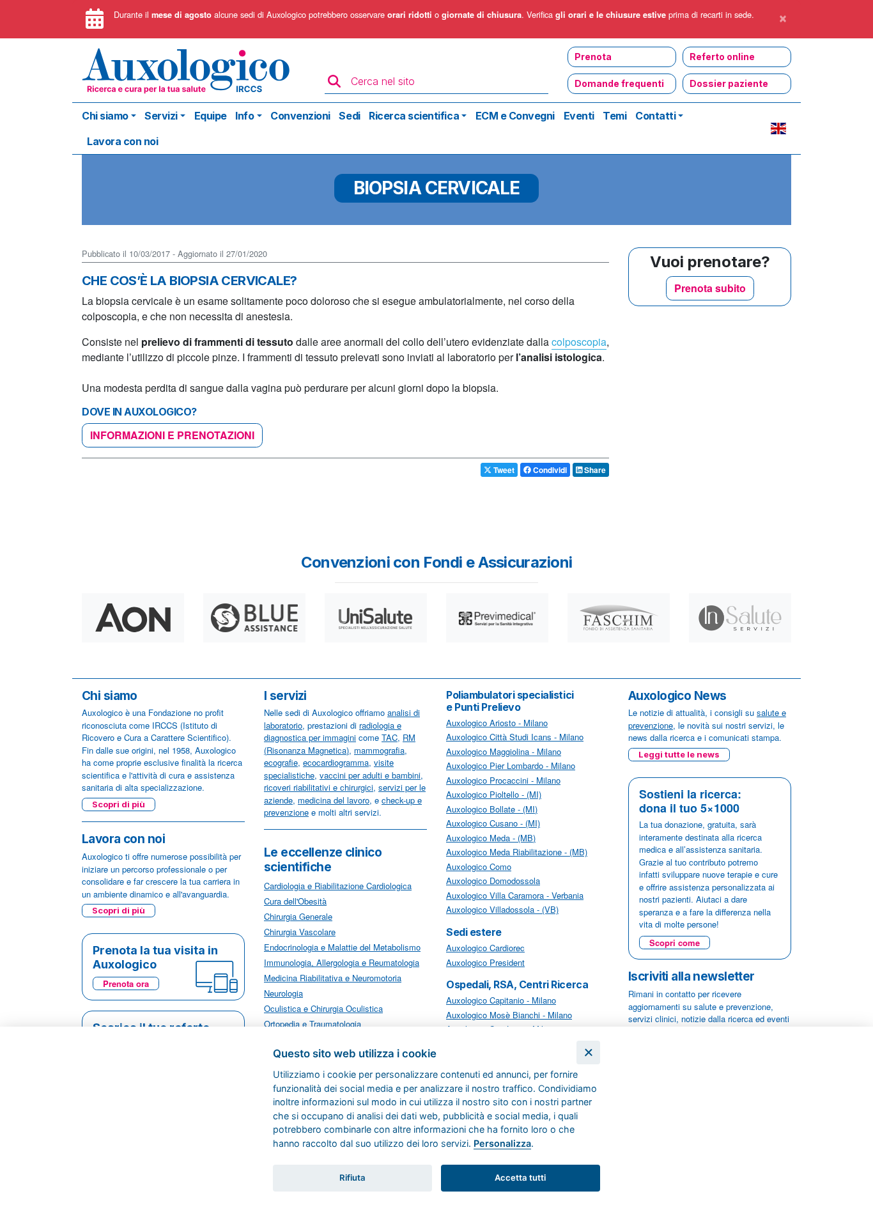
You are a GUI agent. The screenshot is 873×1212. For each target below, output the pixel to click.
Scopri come (674, 942)
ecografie (281, 762)
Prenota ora (126, 983)
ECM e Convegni (515, 115)
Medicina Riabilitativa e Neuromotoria (332, 978)
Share (594, 470)
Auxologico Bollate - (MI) (491, 809)
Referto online (722, 56)
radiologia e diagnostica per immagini (332, 731)
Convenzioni (300, 115)
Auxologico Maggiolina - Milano (503, 751)
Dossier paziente (729, 83)
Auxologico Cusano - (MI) (493, 823)
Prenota (593, 56)
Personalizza (502, 1143)
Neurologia (283, 993)
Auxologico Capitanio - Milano (501, 1000)
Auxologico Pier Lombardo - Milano (510, 765)
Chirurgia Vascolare (300, 932)
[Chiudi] (588, 1052)
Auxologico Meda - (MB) (491, 838)
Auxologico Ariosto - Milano (497, 723)
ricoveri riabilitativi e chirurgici (318, 787)
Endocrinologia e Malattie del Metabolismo (342, 947)
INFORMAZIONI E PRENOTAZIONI (172, 435)
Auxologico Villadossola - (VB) (502, 909)
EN (778, 128)
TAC (390, 737)
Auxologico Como (478, 866)
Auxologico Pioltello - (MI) (493, 794)
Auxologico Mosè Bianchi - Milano (509, 1015)
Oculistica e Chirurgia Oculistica (323, 1008)
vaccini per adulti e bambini (370, 775)
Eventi (579, 115)
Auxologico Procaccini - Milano (503, 780)
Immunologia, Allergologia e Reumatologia (341, 962)
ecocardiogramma (336, 762)
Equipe (210, 115)
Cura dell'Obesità (295, 901)
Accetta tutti (520, 1177)
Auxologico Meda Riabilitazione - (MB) (516, 852)
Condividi (549, 470)
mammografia (379, 750)
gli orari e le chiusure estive (610, 14)
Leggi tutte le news (679, 754)
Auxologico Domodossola (493, 880)
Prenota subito (710, 288)
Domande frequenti (619, 83)
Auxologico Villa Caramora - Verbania (514, 895)
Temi (614, 115)
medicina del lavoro (333, 800)
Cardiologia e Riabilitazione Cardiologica (338, 886)
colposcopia (579, 341)
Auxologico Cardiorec (485, 948)
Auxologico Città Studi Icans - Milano (514, 737)
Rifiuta (352, 1177)
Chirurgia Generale (298, 916)
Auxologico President (485, 962)
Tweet (502, 470)
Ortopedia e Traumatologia (312, 1024)
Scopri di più (118, 804)
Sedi (349, 115)
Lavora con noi (122, 141)
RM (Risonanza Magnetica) (339, 743)
